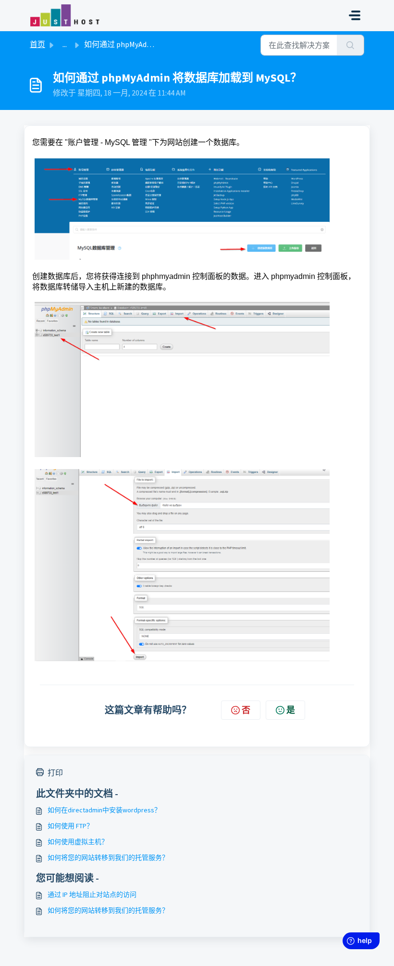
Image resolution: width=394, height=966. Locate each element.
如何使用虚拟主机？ (78, 841)
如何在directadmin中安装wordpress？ (104, 810)
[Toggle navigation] (354, 15)
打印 (55, 772)
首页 (37, 44)
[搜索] (350, 45)
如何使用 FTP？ (70, 825)
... (64, 44)
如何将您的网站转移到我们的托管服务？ (108, 857)
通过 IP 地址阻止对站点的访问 (92, 894)
